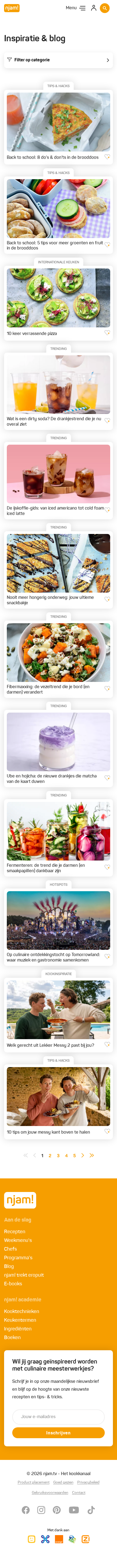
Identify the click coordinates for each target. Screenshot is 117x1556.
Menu (71, 8)
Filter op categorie (32, 60)
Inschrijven (58, 1433)
